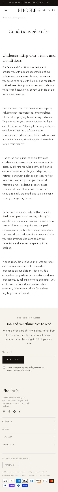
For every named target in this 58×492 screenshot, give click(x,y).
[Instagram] (4, 411)
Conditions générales (10, 475)
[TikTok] (9, 411)
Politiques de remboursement (13, 472)
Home (4, 17)
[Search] (44, 10)
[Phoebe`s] (29, 10)
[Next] (55, 3)
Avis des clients (44, 475)
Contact (23, 475)
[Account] (49, 10)
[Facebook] (19, 411)
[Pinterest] (14, 411)
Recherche (33, 475)
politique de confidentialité (37, 472)
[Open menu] (5, 10)
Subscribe (13, 359)
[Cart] (53, 10)
